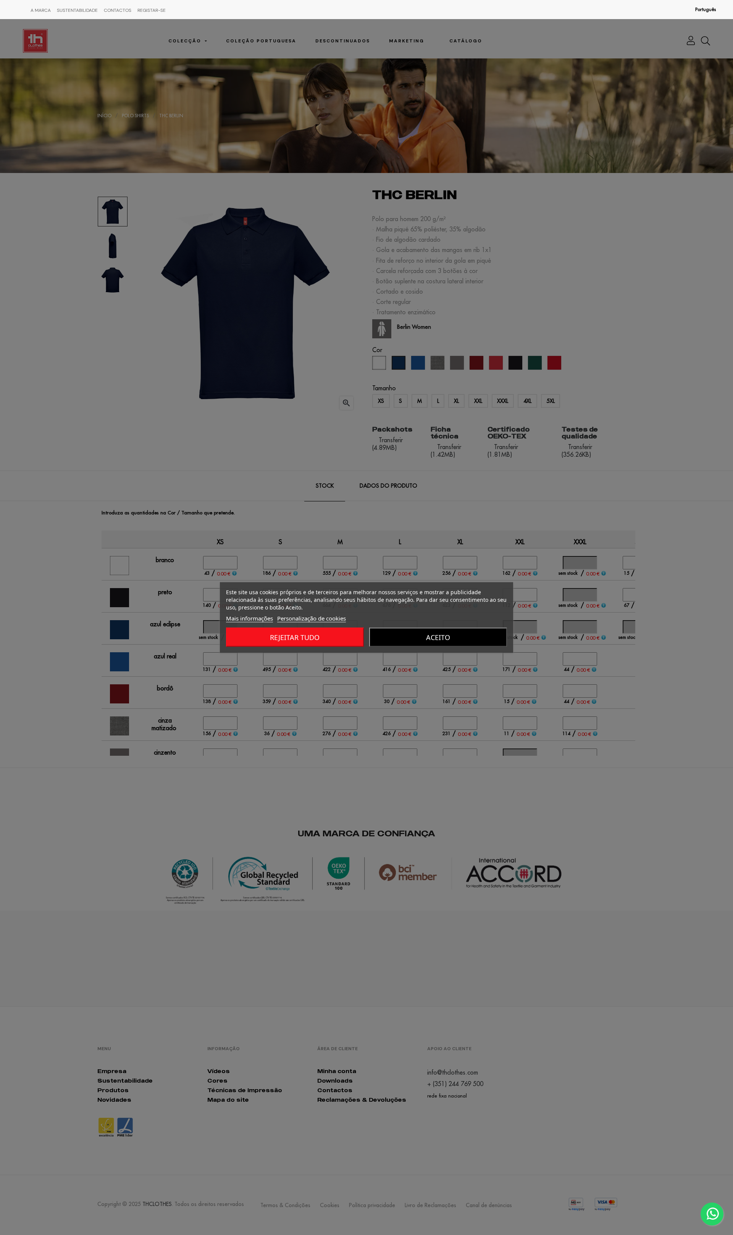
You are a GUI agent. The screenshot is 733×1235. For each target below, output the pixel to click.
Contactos (117, 10)
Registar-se (151, 10)
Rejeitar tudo (295, 637)
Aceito (438, 637)
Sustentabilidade (77, 10)
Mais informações (249, 618)
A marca (41, 10)
